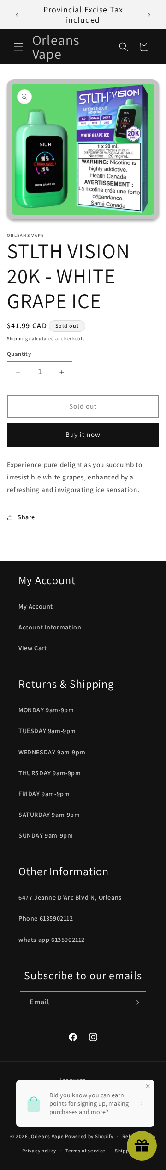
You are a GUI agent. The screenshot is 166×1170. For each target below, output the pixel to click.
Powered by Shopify (89, 1136)
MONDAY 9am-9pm (46, 710)
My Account (35, 606)
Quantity (19, 354)
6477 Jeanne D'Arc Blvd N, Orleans (70, 897)
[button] (18, 47)
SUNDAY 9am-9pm (45, 835)
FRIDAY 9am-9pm (44, 794)
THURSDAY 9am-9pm (49, 773)
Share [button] (26, 517)
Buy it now (83, 434)
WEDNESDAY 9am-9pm (51, 752)
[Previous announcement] (17, 15)
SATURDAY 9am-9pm (49, 814)
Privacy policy (39, 1150)
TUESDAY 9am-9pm (47, 731)
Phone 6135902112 (45, 918)
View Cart (32, 648)
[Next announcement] (149, 15)
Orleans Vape (47, 1136)
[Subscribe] (135, 1002)
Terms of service (85, 1150)
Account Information (49, 627)
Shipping (17, 339)
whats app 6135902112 (51, 939)
